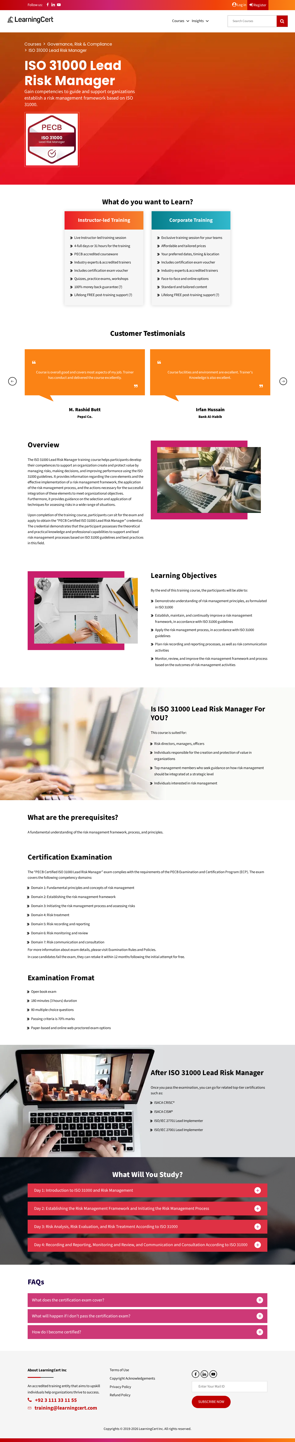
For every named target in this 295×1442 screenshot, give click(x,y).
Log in (241, 5)
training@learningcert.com (64, 1408)
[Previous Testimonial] (12, 381)
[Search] (282, 21)
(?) (120, 287)
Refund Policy (120, 1395)
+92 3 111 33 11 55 (54, 1400)
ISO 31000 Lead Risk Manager (58, 50)
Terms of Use (119, 1370)
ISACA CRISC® (164, 1102)
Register (259, 5)
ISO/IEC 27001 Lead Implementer (178, 1130)
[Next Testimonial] (283, 381)
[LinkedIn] (53, 5)
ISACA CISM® (163, 1111)
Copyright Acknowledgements (132, 1378)
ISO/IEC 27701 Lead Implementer (178, 1120)
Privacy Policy (120, 1387)
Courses (178, 21)
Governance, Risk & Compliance (79, 44)
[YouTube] (59, 5)
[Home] (30, 19)
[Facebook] (47, 5)
